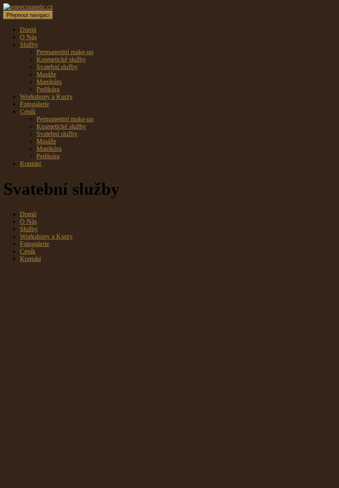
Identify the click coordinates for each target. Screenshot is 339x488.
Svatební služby (57, 66)
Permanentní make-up (64, 51)
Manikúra (49, 81)
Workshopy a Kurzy (46, 96)
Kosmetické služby (61, 59)
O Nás (28, 37)
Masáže (46, 74)
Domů (28, 29)
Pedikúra (48, 89)
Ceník (28, 111)
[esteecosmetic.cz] (28, 6)
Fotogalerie (34, 104)
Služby (29, 44)
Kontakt (30, 163)
